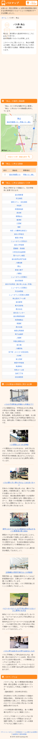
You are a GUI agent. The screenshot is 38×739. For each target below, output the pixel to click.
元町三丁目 (19, 373)
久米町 (19, 356)
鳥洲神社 (19, 366)
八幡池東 (19, 263)
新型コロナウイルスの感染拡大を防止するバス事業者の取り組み (19, 530)
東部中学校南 (19, 363)
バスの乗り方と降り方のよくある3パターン (19, 484)
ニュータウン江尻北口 (19, 241)
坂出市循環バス (15, 174)
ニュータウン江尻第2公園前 (19, 295)
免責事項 (15, 734)
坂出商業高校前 (19, 316)
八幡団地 (19, 348)
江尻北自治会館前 (19, 252)
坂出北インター (19, 313)
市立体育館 (19, 291)
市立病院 (19, 198)
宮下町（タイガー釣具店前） (19, 352)
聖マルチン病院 (19, 256)
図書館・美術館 (19, 248)
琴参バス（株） (29, 174)
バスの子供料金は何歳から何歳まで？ (19, 404)
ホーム (4, 18)
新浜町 (19, 213)
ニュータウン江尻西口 (19, 288)
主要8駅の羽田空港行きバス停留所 (19, 572)
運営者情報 (23, 734)
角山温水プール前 (19, 298)
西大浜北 (19, 309)
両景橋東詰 (19, 320)
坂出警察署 (19, 195)
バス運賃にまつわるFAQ (19, 445)
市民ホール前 (19, 370)
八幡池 (19, 273)
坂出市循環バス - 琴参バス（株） (19, 122)
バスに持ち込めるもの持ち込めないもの (19, 651)
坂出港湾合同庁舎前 (19, 259)
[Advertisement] (19, 76)
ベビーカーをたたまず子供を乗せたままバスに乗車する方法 (19, 609)
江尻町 (19, 223)
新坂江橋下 (19, 270)
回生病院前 (19, 377)
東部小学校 (19, 238)
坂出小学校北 (19, 234)
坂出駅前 (19, 302)
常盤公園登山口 (19, 341)
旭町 (19, 227)
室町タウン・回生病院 (19, 202)
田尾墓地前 (19, 209)
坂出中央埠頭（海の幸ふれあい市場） (19, 284)
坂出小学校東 (19, 245)
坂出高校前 (19, 281)
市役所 (19, 206)
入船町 (19, 338)
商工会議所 (19, 334)
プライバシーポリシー (8, 732)
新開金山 (19, 216)
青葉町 (19, 323)
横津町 (19, 220)
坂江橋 (19, 345)
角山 (19, 118)
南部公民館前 (19, 331)
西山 (19, 266)
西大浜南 (19, 327)
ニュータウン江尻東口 (19, 277)
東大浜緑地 (19, 306)
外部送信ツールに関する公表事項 (26, 732)
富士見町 (19, 359)
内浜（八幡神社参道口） (19, 231)
